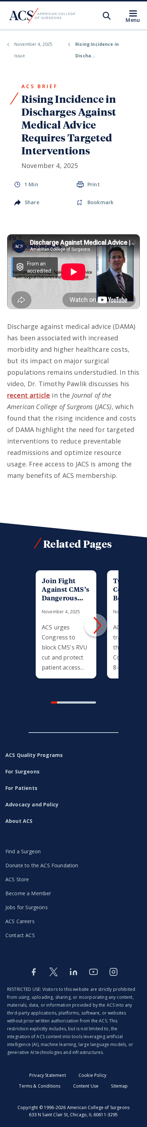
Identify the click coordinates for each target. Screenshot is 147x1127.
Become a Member (28, 893)
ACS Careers (20, 921)
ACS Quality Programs (34, 755)
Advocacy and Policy (32, 804)
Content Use (86, 1086)
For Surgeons (22, 771)
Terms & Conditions (39, 1086)
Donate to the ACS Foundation (41, 865)
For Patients (21, 788)
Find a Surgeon (23, 851)
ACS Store (17, 879)
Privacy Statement (47, 1075)
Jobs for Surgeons (26, 907)
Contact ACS (20, 935)
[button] (95, 625)
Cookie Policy (92, 1075)
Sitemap (119, 1086)
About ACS (18, 820)
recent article (28, 395)
